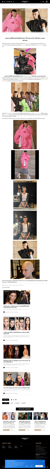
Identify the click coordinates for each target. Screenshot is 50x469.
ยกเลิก (31, 466)
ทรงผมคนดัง (17, 403)
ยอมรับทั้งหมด (39, 466)
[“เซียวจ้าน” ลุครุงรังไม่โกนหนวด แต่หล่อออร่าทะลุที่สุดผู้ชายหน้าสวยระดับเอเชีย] (40, 416)
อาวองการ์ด (7, 114)
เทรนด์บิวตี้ (23, 403)
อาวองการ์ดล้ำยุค (23, 45)
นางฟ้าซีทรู (20, 79)
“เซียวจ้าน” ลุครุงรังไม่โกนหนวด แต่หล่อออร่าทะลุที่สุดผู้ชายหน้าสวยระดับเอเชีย (40, 423)
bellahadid (6, 285)
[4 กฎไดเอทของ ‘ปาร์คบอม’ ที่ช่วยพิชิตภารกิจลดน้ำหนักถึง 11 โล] (9, 416)
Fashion (3, 447)
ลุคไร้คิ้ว (31, 113)
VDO (21, 446)
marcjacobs (10, 285)
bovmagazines (21, 285)
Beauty (9, 446)
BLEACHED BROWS (37, 113)
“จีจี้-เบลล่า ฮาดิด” (27, 43)
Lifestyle (10, 447)
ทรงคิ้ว (11, 403)
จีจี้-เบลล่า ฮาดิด (27, 76)
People (3, 446)
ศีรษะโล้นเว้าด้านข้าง (39, 45)
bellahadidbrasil (15, 285)
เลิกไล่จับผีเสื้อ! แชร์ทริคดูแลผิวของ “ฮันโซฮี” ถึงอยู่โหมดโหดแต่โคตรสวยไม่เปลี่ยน (25, 423)
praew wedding (16, 447)
